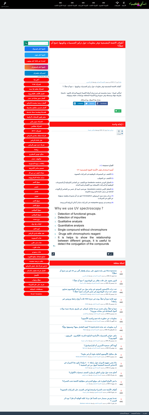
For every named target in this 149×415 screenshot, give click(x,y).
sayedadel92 (83, 294)
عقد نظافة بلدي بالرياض (36, 233)
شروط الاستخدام (124, 413)
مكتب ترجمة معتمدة (36, 261)
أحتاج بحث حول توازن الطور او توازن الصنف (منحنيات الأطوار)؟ (93, 372)
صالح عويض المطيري (36, 154)
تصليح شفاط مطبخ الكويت (36, 257)
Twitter (91, 103)
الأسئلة (124, 5)
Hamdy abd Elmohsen (82, 356)
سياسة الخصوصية (135, 413)
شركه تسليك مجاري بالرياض (36, 135)
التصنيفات (117, 5)
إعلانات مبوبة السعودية (36, 163)
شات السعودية (36, 238)
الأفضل (36, 275)
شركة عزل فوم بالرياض (36, 145)
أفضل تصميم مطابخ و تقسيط (36, 108)
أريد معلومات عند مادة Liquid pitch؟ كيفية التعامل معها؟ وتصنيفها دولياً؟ (89, 327)
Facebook (103, 103)
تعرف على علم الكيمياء (36, 284)
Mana (86, 321)
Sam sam (85, 348)
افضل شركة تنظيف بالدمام (36, 270)
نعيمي (36, 187)
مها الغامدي (86, 313)
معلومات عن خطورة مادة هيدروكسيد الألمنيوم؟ (99, 318)
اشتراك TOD (36, 84)
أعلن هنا (36, 80)
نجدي (36, 191)
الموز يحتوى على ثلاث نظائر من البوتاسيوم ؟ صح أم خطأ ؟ (95, 281)
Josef (86, 368)
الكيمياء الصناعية (100, 82)
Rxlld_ (86, 304)
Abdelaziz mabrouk (85, 403)
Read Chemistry (36, 294)
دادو (87, 383)
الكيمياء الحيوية (96, 368)
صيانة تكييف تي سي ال (36, 173)
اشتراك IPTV (36, 131)
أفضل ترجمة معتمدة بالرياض (36, 103)
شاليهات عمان (36, 159)
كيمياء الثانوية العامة (60, 5)
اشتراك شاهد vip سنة (36, 89)
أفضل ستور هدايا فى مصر (36, 98)
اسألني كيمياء (83, 283)
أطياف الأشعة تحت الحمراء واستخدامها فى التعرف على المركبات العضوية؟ (88, 390)
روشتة (36, 149)
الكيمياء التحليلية (72, 5)
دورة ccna (36, 219)
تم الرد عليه (110, 130)
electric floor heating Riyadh (36, 112)
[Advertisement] (74, 24)
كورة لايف (36, 229)
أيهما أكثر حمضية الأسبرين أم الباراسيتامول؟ (100, 345)
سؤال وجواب (36, 280)
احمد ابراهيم (85, 375)
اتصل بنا (145, 413)
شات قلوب (36, 247)
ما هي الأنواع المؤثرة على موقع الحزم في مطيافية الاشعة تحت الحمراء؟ (89, 381)
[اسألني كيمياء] (137, 4)
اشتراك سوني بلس (36, 121)
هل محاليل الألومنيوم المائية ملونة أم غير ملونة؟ (99, 354)
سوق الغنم (36, 182)
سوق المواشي (36, 210)
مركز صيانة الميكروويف (36, 177)
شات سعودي (36, 252)
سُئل (120, 82)
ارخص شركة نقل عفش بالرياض (36, 266)
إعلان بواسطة (43, 77)
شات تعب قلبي (36, 243)
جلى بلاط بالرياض (36, 140)
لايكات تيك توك (36, 224)
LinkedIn (80, 103)
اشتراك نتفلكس (36, 126)
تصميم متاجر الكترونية (36, 168)
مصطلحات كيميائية (36, 289)
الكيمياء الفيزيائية (83, 5)
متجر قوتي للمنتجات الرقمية (36, 117)
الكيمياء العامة (93, 5)
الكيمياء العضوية (103, 5)
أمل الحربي (85, 276)
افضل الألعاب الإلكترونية (36, 94)
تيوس (36, 196)
